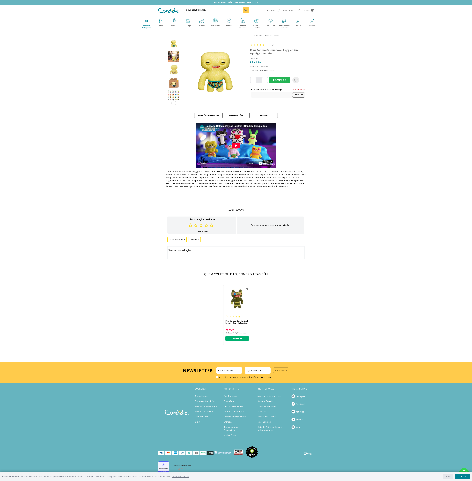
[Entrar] (291, 10)
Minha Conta (230, 435)
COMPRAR (279, 80)
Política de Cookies (180, 476)
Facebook (300, 404)
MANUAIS (264, 115)
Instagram (301, 396)
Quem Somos (201, 396)
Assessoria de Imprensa (269, 396)
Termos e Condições (205, 401)
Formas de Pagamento (235, 416)
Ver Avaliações (270, 45)
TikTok (299, 419)
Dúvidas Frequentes (233, 406)
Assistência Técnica (267, 416)
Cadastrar (281, 370)
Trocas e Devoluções (234, 411)
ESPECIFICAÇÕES (236, 115)
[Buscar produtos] (246, 10)
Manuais (262, 411)
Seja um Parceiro (266, 401)
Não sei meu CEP (299, 89)
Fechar (448, 476)
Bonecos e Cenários (272, 36)
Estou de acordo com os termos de (245, 377)
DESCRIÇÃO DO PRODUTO (208, 115)
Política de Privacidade (206, 406)
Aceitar (462, 476)
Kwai (298, 427)
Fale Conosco (230, 396)
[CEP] (278, 93)
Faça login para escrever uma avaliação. (270, 225)
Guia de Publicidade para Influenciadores (270, 428)
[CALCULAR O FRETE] (298, 95)
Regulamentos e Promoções (232, 428)
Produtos (259, 36)
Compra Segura (203, 416)
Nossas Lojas (264, 422)
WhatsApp (229, 401)
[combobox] (216, 10)
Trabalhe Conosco (267, 406)
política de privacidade (261, 377)
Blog (197, 422)
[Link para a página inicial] (252, 36)
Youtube (300, 411)
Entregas (228, 422)
